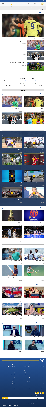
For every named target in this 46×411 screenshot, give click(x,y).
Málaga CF (41, 80)
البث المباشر (15, 3)
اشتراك (4, 398)
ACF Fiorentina (8, 85)
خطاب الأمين (42, 366)
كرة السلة (36, 7)
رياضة (28, 377)
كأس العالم (10, 7)
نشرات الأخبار (29, 4)
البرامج (13, 364)
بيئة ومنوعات (42, 384)
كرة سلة (28, 381)
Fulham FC (41, 83)
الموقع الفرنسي (38, 403)
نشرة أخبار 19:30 (27, 366)
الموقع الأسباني (33, 403)
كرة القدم (41, 7)
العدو (43, 372)
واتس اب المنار (13, 386)
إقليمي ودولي (41, 370)
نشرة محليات (27, 368)
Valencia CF (41, 78)
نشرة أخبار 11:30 (27, 375)
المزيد (24, 4)
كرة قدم (28, 379)
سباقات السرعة (26, 7)
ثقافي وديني (42, 388)
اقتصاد (43, 375)
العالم (34, 4)
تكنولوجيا (42, 386)
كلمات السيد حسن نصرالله (11, 366)
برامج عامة (13, 368)
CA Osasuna (41, 88)
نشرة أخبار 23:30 (27, 370)
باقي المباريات (23, 90)
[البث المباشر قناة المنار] (35, 393)
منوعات (42, 377)
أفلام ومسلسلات (12, 375)
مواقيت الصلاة (8, 3)
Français (13, 381)
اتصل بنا (26, 403)
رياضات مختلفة (16, 7)
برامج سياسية (13, 370)
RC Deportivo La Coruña (8, 80)
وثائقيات (14, 372)
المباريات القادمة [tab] (20, 76)
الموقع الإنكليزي (42, 403)
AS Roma (40, 85)
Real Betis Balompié (8, 78)
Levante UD (8, 88)
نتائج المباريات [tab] (26, 76)
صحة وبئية (42, 381)
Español (13, 384)
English (14, 379)
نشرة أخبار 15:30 (27, 372)
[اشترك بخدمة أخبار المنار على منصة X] (38, 393)
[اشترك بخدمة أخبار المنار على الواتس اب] (40, 393)
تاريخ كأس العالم (40, 9)
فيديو (21, 7)
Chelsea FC (8, 83)
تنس (32, 7)
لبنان (38, 4)
